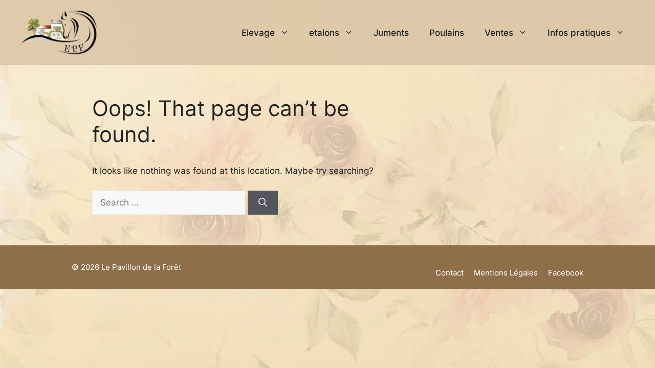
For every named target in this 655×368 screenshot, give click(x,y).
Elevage (258, 33)
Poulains (446, 33)
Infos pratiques (579, 33)
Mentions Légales (506, 273)
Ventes (499, 33)
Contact (449, 273)
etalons (324, 33)
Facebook (565, 273)
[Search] (263, 203)
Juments (391, 33)
